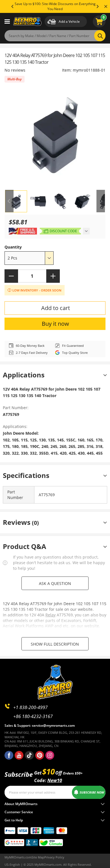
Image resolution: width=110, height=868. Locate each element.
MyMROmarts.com (18, 857)
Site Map (38, 857)
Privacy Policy (54, 857)
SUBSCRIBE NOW (92, 792)
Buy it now (55, 323)
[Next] (97, 6)
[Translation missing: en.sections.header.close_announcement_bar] (106, 6)
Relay (50, 615)
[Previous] (13, 6)
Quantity (13, 247)
